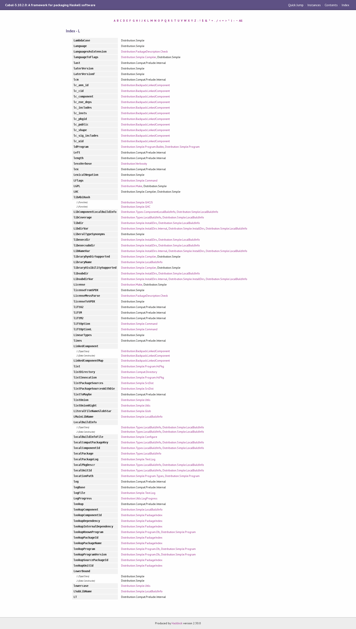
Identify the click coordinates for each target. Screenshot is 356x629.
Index (345, 5)
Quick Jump (295, 5)
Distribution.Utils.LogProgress (139, 498)
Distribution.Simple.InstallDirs (139, 223)
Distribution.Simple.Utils (135, 400)
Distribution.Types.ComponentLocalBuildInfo (148, 212)
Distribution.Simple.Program (182, 147)
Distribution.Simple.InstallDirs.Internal (144, 228)
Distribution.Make (131, 186)
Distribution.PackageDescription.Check (144, 51)
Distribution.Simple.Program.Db (140, 532)
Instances (314, 5)
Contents (331, 5)
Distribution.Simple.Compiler (138, 57)
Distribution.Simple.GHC (135, 206)
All (240, 20)
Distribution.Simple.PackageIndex (141, 515)
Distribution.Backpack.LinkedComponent (145, 85)
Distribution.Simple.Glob (136, 411)
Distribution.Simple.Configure (139, 437)
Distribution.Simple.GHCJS (137, 202)
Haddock (177, 623)
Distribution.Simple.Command (139, 180)
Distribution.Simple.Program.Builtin (142, 147)
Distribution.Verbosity (134, 163)
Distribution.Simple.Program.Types (142, 476)
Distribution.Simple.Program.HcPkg (142, 366)
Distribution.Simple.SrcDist (137, 383)
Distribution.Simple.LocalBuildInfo (197, 212)
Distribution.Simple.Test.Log (138, 459)
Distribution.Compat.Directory (139, 372)
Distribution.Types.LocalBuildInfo (141, 217)
